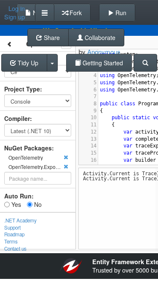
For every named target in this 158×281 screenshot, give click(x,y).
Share (51, 37)
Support (12, 227)
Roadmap (14, 234)
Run (120, 12)
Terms (11, 241)
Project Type (22, 89)
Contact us (15, 248)
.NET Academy (20, 220)
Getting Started (102, 63)
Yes (15, 204)
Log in (16, 8)
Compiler (17, 118)
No (37, 204)
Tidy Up (27, 63)
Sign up (14, 17)
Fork (75, 12)
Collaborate (99, 37)
